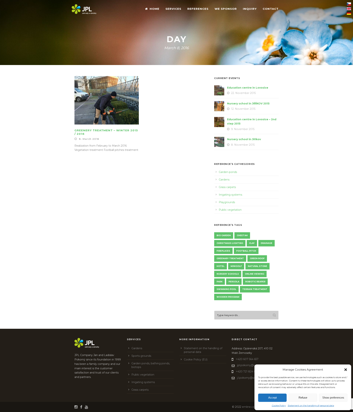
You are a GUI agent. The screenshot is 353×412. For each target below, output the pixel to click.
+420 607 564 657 (247, 359)
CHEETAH (242, 235)
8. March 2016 (89, 138)
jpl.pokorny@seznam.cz (252, 365)
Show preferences (333, 397)
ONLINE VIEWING (254, 274)
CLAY (252, 243)
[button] (345, 369)
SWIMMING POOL (226, 289)
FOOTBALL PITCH (246, 251)
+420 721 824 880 (247, 371)
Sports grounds (141, 355)
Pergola (234, 281)
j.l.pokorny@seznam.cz (251, 377)
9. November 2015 (242, 129)
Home (154, 8)
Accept (272, 397)
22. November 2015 (243, 93)
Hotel (220, 266)
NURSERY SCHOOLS (228, 274)
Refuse (303, 397)
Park (219, 281)
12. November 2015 (243, 109)
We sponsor (226, 8)
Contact (271, 8)
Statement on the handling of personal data (311, 405)
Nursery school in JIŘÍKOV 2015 (248, 103)
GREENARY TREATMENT (230, 258)
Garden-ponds (228, 172)
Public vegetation (230, 209)
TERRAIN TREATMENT (254, 289)
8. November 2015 (243, 144)
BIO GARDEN (224, 235)
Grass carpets (227, 187)
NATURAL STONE (257, 266)
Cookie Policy (279, 405)
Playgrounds (227, 202)
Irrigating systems (230, 194)
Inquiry (250, 8)
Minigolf (236, 266)
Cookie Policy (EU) (195, 359)
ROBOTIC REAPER (255, 281)
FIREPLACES (223, 251)
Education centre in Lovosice (247, 87)
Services (173, 8)
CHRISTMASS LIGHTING (230, 243)
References (197, 8)
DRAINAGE (266, 243)
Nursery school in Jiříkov (244, 139)
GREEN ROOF (257, 258)
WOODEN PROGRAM (228, 297)
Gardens (224, 179)
